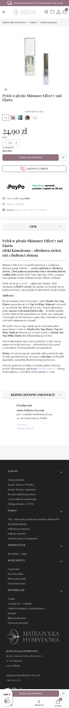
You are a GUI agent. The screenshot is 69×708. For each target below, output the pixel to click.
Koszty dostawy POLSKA (21, 484)
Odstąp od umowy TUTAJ (21, 503)
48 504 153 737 (14, 680)
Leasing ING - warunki (19, 603)
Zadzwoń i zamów (37, 168)
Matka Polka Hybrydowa (14, 22)
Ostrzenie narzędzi (18, 622)
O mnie (11, 598)
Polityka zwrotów (17, 533)
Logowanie (13, 569)
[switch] (7, 701)
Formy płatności (16, 479)
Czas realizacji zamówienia (22, 499)
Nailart (33, 22)
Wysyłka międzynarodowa (21, 494)
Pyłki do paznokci (48, 22)
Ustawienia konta (17, 583)
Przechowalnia (15, 573)
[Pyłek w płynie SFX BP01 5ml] (20, 117)
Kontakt (12, 613)
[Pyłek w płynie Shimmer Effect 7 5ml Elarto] (5, 117)
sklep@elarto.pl (25, 428)
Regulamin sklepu (17, 524)
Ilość (4, 137)
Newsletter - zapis (17, 553)
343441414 (22, 424)
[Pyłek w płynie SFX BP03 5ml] (27, 117)
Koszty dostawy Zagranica (22, 489)
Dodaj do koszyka (30, 157)
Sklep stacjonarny (17, 618)
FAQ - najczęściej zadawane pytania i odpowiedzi (33, 519)
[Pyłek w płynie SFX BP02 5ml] (13, 117)
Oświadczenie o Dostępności (22, 538)
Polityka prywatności (19, 528)
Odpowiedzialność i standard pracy (26, 608)
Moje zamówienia (17, 578)
